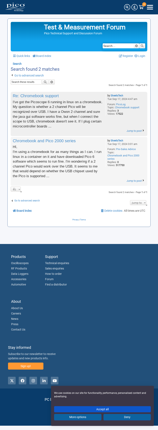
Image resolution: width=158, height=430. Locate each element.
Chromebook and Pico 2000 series (123, 157)
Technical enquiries (57, 263)
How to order (53, 273)
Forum (49, 279)
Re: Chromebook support (36, 96)
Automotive (18, 284)
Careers (16, 313)
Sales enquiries (54, 268)
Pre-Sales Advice (126, 149)
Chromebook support (127, 107)
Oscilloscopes (20, 263)
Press (14, 324)
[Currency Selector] (134, 7)
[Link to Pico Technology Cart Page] (141, 7)
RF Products (19, 268)
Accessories (18, 279)
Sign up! (26, 366)
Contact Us (18, 329)
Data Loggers (19, 273)
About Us (17, 308)
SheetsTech (117, 95)
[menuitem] (140, 56)
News (14, 318)
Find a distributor (56, 284)
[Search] (127, 7)
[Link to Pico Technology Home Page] (15, 7)
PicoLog (120, 104)
